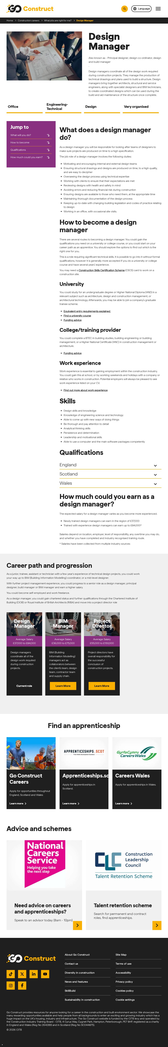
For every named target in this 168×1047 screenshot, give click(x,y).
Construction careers (28, 20)
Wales (109, 483)
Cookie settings (125, 999)
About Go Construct (77, 954)
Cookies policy (125, 990)
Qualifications (30, 150)
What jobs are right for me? (58, 20)
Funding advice (73, 320)
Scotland (109, 474)
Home (10, 20)
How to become (30, 143)
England (109, 465)
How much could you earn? (30, 157)
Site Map (121, 954)
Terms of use (123, 963)
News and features (76, 981)
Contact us (71, 963)
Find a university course (77, 315)
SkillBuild (70, 990)
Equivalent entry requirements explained (87, 311)
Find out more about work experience (86, 390)
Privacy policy (124, 981)
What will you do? (30, 135)
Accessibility (123, 972)
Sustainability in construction (82, 999)
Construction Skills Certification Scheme (102, 270)
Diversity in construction (80, 972)
